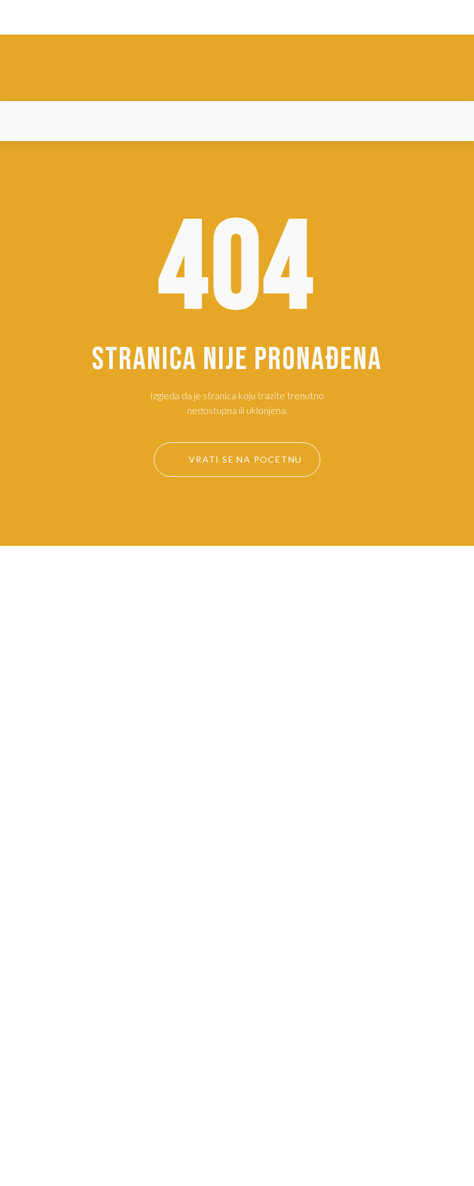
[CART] (449, 120)
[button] (24, 121)
